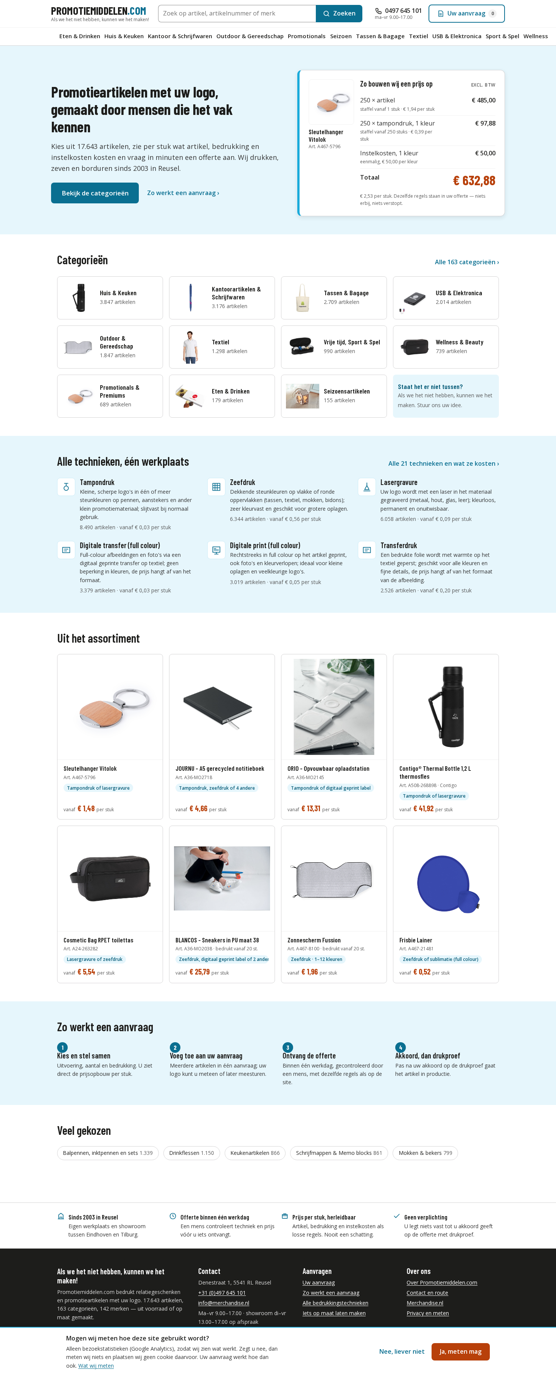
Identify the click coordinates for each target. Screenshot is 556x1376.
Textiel (418, 36)
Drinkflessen (191, 1152)
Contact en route (427, 1292)
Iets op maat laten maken (334, 1313)
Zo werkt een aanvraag (331, 1292)
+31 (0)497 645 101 (222, 1292)
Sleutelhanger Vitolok (326, 139)
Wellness (535, 36)
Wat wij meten (96, 1365)
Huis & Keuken (124, 36)
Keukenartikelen (255, 1152)
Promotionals (307, 36)
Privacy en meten (428, 1313)
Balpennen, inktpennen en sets (108, 1152)
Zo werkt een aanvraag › (183, 193)
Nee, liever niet (402, 1351)
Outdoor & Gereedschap (250, 36)
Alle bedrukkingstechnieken (335, 1302)
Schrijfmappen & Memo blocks (339, 1152)
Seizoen (341, 36)
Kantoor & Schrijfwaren (180, 36)
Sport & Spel (502, 36)
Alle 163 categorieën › (467, 262)
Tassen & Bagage (380, 36)
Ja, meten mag (460, 1351)
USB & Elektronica (456, 36)
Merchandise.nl (425, 1302)
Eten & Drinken (79, 36)
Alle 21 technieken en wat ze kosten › (443, 463)
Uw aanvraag (319, 1282)
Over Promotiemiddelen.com (442, 1282)
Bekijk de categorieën (95, 193)
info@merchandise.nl (223, 1302)
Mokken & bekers (425, 1152)
